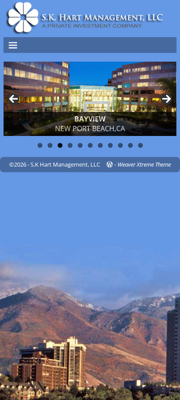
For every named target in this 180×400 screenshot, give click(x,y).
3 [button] (60, 145)
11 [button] (140, 145)
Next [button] (166, 98)
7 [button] (100, 145)
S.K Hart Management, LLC (65, 164)
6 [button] (90, 145)
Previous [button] (13, 98)
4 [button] (70, 145)
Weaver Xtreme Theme (144, 164)
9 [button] (120, 145)
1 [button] (40, 145)
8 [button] (110, 145)
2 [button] (50, 145)
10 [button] (130, 145)
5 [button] (80, 145)
